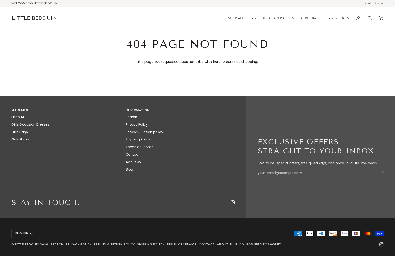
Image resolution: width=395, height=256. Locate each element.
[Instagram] (233, 202)
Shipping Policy (138, 139)
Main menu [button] (21, 110)
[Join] (380, 172)
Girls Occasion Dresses (30, 124)
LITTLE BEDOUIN (27, 244)
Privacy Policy (137, 124)
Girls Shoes (20, 139)
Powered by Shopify (263, 244)
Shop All (17, 117)
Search (131, 117)
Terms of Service (139, 147)
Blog (129, 169)
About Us (133, 162)
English (372, 3)
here (216, 61)
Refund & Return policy (144, 132)
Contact (133, 154)
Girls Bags (19, 132)
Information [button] (137, 110)
